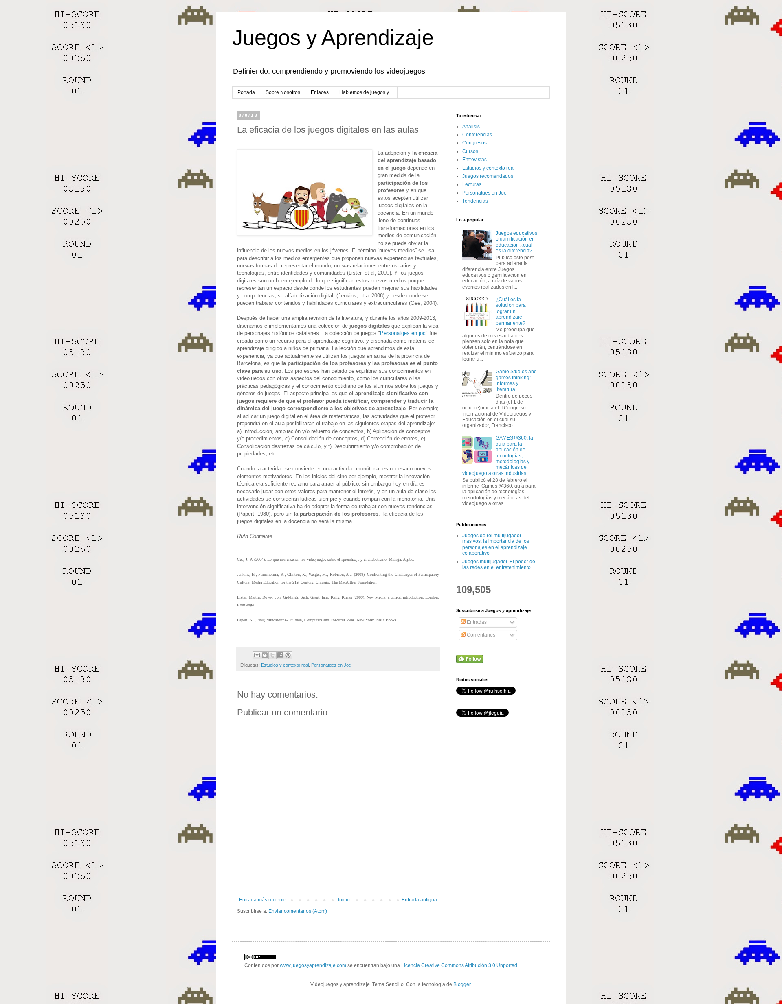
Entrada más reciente (262, 900)
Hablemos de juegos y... (365, 92)
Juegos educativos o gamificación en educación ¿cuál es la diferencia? (516, 242)
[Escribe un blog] (265, 655)
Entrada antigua (419, 900)
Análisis (471, 126)
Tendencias (475, 201)
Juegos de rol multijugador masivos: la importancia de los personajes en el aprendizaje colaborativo (495, 544)
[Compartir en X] (272, 655)
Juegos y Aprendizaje (333, 37)
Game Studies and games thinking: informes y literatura (516, 380)
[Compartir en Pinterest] (288, 655)
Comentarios (480, 635)
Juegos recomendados (487, 176)
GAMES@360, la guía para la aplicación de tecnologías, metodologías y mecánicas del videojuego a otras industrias (497, 455)
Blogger (461, 984)
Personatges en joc (403, 333)
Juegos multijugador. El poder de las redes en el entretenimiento (498, 564)
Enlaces (320, 92)
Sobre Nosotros (283, 92)
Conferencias (477, 135)
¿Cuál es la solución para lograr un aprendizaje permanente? (511, 311)
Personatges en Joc (331, 665)
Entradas (476, 622)
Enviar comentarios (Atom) (297, 911)
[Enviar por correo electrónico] (257, 655)
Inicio (344, 900)
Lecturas (471, 184)
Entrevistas (474, 159)
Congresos (474, 143)
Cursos (470, 151)
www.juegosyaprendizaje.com (313, 965)
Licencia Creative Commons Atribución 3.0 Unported (459, 965)
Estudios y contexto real (285, 665)
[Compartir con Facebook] (280, 655)
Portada (246, 92)
